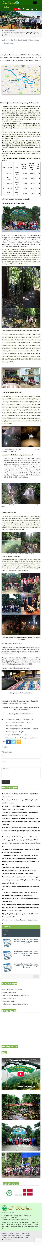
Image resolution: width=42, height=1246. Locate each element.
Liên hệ (28, 1235)
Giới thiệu (11, 1233)
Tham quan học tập (11, 732)
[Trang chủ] (2, 31)
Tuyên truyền (23, 738)
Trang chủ (4, 1233)
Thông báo (7, 935)
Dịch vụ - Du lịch (19, 1235)
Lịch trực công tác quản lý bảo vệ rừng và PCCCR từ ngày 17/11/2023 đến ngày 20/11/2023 (26, 965)
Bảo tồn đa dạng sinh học (13, 719)
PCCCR (29, 722)
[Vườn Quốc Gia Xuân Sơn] (21, 20)
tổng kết (21, 732)
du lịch (7, 722)
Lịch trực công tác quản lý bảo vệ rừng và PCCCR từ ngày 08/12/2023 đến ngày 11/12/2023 (26, 941)
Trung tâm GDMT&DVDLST (13, 735)
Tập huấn (35, 728)
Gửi (6, 781)
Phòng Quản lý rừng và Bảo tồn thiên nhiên (18, 728)
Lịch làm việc (7, 926)
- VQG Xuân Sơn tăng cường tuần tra (12, 911)
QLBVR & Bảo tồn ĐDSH (22, 1233)
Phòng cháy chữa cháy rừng (14, 725)
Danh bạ (6, 931)
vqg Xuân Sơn (34, 738)
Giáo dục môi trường (18, 722)
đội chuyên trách (28, 719)
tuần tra (26, 735)
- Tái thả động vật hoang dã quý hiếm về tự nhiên (15, 867)
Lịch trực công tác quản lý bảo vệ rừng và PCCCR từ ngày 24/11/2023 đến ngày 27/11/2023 (26, 953)
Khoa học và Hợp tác (8, 1235)
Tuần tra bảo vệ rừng (12, 738)
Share (4, 741)
